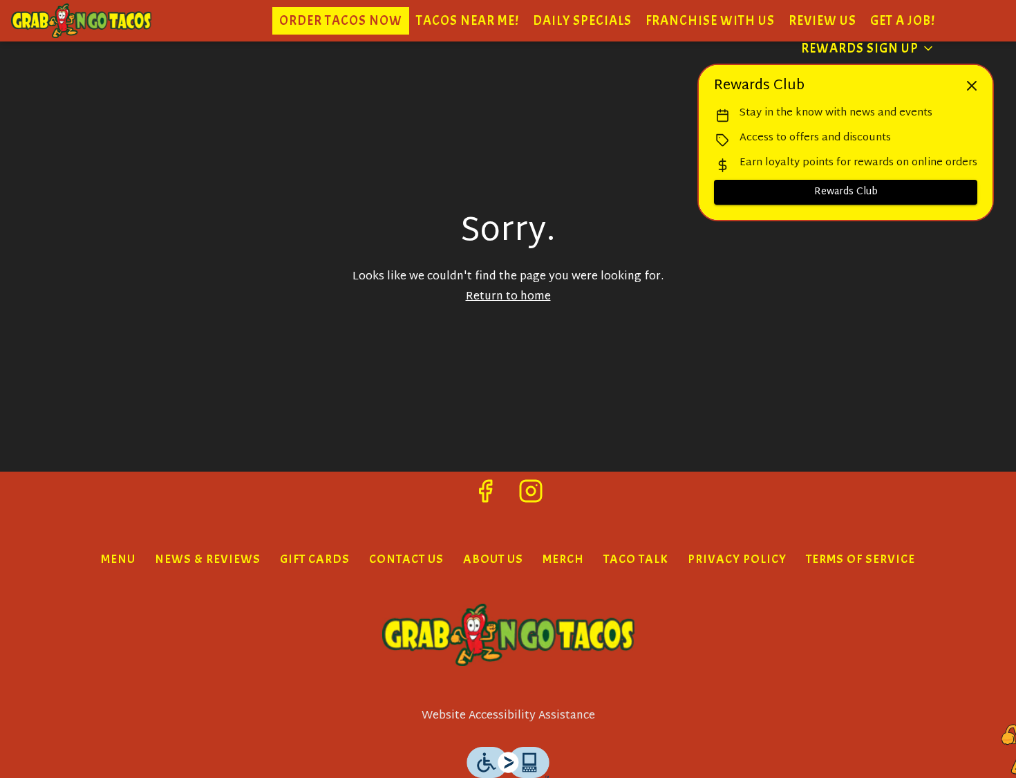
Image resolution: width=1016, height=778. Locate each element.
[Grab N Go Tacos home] (114, 20)
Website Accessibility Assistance (508, 717)
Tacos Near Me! (467, 20)
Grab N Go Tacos (508, 635)
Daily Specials (582, 20)
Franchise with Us (710, 20)
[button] (868, 48)
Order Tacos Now (340, 20)
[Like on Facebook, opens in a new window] (485, 497)
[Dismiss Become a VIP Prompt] (972, 86)
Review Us (822, 20)
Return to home (508, 297)
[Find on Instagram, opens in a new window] (530, 497)
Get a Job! (902, 20)
